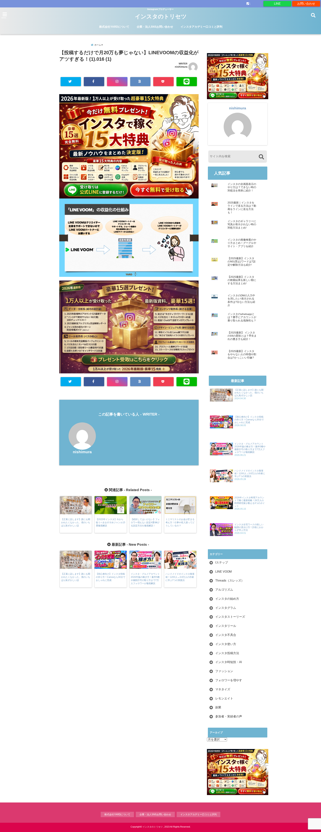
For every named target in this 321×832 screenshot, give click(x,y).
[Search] (261, 157)
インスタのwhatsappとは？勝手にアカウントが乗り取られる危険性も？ (242, 317)
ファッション (224, 671)
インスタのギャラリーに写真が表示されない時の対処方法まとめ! (242, 224)
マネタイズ (222, 689)
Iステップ (221, 562)
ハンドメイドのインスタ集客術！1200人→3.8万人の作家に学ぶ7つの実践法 (249, 473)
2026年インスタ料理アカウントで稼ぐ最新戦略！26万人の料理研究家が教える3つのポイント (249, 501)
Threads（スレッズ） (229, 580)
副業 (218, 707)
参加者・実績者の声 (228, 716)
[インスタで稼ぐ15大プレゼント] (129, 146)
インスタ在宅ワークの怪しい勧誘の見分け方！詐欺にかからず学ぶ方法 (248, 527)
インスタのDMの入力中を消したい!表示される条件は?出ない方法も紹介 (241, 300)
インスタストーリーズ (230, 616)
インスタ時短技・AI (228, 662)
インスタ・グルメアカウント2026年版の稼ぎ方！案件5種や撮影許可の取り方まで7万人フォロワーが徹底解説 (249, 448)
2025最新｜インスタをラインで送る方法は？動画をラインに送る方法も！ (242, 207)
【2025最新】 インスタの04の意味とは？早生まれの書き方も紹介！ (242, 336)
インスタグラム (225, 607)
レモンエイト (224, 698)
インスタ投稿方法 (227, 653)
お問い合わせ (306, 3)
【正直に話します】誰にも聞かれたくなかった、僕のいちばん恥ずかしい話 (248, 393)
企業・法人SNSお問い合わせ (155, 26)
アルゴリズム (224, 589)
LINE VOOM (223, 571)
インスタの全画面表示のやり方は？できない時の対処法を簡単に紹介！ (242, 187)
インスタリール (225, 625)
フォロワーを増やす (228, 680)
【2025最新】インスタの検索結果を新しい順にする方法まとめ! (242, 280)
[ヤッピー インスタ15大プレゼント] (129, 371)
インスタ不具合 (225, 634)
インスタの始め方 (227, 598)
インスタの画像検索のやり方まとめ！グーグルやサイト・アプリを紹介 (242, 243)
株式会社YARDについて (114, 26)
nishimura (181, 66)
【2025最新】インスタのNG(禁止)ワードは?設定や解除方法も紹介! (242, 261)
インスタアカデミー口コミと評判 (201, 26)
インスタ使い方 (225, 644)
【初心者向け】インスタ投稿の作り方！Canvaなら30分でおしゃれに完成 (249, 420)
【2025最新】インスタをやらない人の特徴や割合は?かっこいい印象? (242, 354)
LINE (277, 3)
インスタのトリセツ (161, 16)
